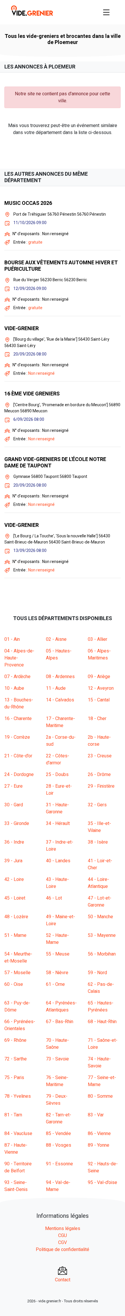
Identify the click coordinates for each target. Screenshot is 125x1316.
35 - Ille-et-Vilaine (99, 827)
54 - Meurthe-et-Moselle (18, 958)
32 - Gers (97, 804)
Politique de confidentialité (62, 1249)
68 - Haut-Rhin (102, 1021)
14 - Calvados (60, 699)
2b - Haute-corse (99, 741)
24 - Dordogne (19, 774)
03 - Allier (97, 639)
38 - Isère (98, 842)
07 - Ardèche (17, 676)
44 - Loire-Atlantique (98, 883)
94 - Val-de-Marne (58, 1186)
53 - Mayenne (102, 935)
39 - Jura (13, 860)
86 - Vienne (99, 1133)
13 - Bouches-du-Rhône (18, 703)
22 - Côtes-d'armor (57, 759)
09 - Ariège (99, 676)
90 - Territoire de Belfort (18, 1167)
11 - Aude (56, 688)
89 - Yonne (98, 1145)
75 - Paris (14, 1077)
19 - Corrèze (17, 737)
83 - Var (96, 1114)
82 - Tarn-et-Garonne (58, 1118)
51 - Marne (15, 935)
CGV (62, 1242)
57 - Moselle (17, 972)
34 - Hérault (58, 823)
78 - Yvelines (17, 1096)
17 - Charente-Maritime (60, 722)
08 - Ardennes (60, 676)
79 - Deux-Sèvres (56, 1100)
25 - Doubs (57, 774)
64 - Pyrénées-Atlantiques (61, 1007)
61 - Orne (55, 984)
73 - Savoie (57, 1058)
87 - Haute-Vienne (15, 1149)
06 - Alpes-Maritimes (99, 654)
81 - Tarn (13, 1114)
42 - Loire (14, 879)
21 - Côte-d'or (18, 755)
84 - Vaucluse (18, 1133)
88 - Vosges (58, 1145)
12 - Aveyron (101, 688)
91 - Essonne (59, 1163)
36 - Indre (14, 842)
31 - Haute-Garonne (57, 808)
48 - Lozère (16, 916)
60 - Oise (13, 984)
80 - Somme (100, 1096)
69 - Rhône (15, 1040)
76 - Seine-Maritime (57, 1081)
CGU (62, 1235)
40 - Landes (58, 860)
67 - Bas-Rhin (59, 1021)
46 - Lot (54, 898)
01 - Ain (12, 639)
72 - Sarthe (15, 1058)
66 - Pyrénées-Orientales (19, 1025)
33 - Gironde (16, 823)
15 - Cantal (99, 699)
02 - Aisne (56, 639)
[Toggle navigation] (106, 12)
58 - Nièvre (57, 972)
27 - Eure (13, 786)
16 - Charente (18, 718)
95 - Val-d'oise (102, 1182)
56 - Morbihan (102, 954)
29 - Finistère (101, 786)
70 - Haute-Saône (57, 1044)
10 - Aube (14, 688)
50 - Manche (100, 916)
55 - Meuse (57, 954)
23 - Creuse (100, 755)
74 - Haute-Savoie (99, 1062)
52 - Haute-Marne (57, 939)
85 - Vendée (58, 1133)
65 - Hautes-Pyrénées (100, 1007)
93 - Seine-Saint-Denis (16, 1186)
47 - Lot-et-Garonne (99, 902)
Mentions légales (62, 1228)
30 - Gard (13, 804)
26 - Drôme (99, 774)
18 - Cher (97, 718)
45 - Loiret (14, 898)
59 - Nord (97, 972)
